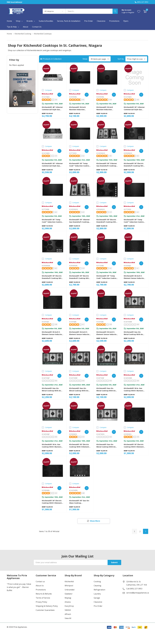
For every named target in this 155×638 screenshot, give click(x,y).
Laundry (97, 594)
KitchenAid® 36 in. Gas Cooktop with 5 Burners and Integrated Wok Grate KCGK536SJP (51, 445)
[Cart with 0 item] (144, 11)
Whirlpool (69, 585)
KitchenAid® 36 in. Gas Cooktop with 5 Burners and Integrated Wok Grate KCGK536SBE (133, 389)
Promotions (41, 589)
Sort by (121, 59)
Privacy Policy (41, 602)
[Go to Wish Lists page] (138, 11)
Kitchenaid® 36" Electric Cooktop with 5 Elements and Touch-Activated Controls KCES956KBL (52, 501)
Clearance (98, 602)
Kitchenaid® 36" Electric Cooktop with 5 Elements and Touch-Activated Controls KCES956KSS (79, 445)
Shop (18, 21)
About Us (40, 585)
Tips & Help (12, 27)
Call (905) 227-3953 (134, 588)
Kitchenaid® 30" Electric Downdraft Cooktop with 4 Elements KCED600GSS (106, 220)
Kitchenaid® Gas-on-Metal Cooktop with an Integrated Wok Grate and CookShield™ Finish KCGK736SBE (133, 333)
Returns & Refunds (44, 594)
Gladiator (69, 594)
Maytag (68, 598)
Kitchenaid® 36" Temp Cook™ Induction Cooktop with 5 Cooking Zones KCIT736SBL (52, 220)
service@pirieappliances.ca (137, 592)
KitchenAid (69, 581)
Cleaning (97, 585)
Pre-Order (98, 606)
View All (68, 618)
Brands (30, 21)
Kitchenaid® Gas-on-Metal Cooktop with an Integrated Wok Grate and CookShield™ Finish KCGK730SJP (106, 389)
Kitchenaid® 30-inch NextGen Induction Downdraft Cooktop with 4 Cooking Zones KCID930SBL (106, 108)
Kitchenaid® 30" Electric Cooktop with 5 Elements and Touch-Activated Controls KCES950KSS (134, 445)
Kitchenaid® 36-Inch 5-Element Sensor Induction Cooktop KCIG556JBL (79, 333)
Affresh (68, 614)
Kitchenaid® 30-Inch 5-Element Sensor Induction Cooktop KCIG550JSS (52, 333)
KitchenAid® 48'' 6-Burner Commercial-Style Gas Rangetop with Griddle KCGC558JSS (52, 108)
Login (124, 12)
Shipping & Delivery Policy (47, 606)
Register (131, 12)
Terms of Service (43, 598)
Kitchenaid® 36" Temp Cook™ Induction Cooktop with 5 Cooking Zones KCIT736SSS (79, 164)
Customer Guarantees (45, 610)
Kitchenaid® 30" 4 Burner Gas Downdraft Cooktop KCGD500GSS (79, 220)
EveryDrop (69, 606)
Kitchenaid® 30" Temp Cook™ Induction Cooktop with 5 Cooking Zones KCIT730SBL (106, 277)
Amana (68, 602)
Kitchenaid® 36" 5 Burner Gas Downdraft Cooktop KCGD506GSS (106, 164)
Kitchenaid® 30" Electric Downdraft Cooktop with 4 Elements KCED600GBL (79, 277)
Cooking (97, 581)
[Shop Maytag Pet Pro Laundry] (22, 88)
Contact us (40, 581)
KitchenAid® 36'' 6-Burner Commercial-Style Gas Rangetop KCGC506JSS (134, 108)
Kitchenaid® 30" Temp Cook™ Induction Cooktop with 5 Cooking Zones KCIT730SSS (134, 220)
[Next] (145, 531)
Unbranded (69, 589)
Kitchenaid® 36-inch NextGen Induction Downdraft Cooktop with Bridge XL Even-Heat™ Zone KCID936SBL (79, 108)
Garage (97, 598)
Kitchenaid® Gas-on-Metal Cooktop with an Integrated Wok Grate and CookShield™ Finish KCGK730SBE (78, 389)
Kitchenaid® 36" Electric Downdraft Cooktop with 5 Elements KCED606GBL (52, 277)
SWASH (68, 610)
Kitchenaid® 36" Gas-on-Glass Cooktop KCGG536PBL (79, 501)
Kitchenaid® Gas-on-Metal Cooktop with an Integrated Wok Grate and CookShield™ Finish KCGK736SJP (51, 389)
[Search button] (115, 11)
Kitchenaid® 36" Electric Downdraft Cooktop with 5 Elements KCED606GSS (134, 164)
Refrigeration (99, 589)
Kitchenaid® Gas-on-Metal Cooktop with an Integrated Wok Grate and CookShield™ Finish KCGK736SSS (106, 445)
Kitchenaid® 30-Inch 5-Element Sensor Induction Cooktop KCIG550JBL (106, 333)
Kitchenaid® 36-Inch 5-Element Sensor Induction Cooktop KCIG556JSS (134, 277)
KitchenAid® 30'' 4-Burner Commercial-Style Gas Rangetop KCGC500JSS (52, 164)
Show (85, 59)
